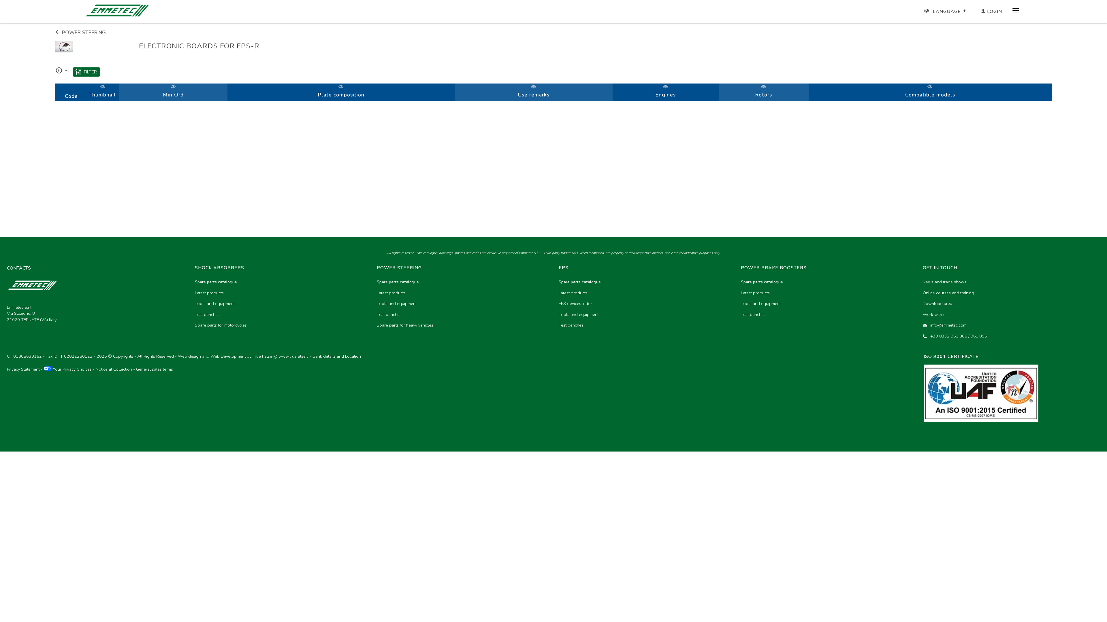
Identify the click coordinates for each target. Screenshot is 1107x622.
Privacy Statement (23, 369)
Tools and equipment (215, 303)
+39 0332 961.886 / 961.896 (958, 336)
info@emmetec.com (948, 325)
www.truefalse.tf (293, 356)
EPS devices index (575, 303)
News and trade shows (944, 282)
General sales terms (154, 369)
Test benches (207, 314)
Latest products (209, 293)
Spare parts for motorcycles (221, 325)
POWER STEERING (83, 32)
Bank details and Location (337, 356)
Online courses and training (948, 293)
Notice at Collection (114, 369)
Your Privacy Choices (72, 369)
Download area (937, 303)
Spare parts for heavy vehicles (405, 325)
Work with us (935, 314)
